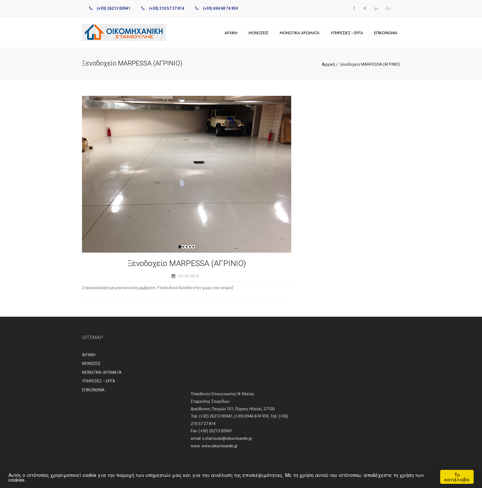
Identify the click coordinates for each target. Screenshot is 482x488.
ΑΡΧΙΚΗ (231, 33)
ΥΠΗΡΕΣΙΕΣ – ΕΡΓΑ (347, 33)
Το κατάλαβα (456, 477)
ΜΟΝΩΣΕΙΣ (259, 33)
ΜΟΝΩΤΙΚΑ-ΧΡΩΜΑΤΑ (299, 33)
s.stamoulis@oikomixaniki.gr (227, 438)
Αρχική (328, 64)
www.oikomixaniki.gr (220, 446)
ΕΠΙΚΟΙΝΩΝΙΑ (385, 33)
